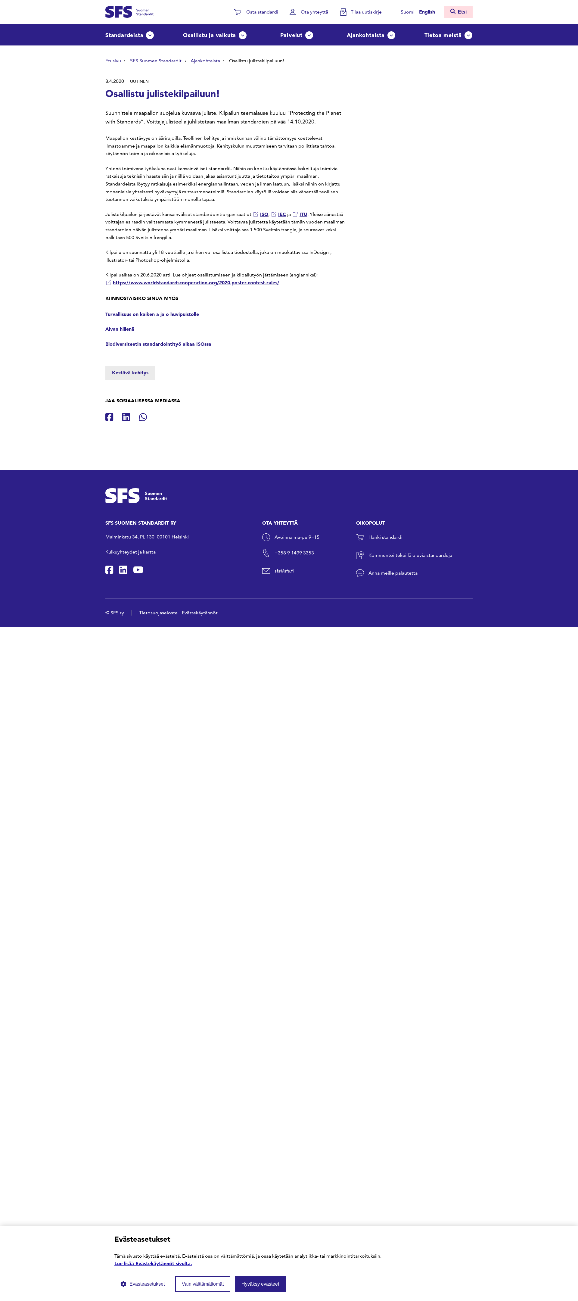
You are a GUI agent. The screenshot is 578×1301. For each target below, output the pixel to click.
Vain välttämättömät (203, 1284)
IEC (282, 214)
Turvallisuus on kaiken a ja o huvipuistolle (152, 314)
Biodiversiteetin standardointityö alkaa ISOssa (158, 344)
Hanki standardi (385, 537)
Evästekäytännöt (200, 613)
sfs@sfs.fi (284, 571)
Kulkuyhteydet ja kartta (130, 552)
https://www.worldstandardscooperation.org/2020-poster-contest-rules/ (196, 282)
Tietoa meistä (443, 35)
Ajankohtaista (366, 35)
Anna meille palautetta (393, 573)
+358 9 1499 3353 (294, 553)
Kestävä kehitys (130, 373)
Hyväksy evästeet (260, 1284)
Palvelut (291, 35)
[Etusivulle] (129, 11)
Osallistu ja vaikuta (209, 35)
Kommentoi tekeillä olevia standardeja (410, 555)
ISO (264, 214)
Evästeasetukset (147, 1284)
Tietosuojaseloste (158, 613)
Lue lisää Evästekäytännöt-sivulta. (153, 1263)
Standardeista (124, 35)
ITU (303, 214)
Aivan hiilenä (119, 329)
